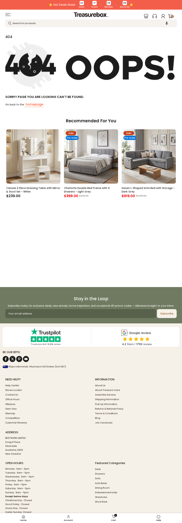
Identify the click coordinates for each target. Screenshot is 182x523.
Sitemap (10, 413)
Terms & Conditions (106, 413)
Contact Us (11, 394)
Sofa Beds (101, 483)
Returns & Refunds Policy (109, 408)
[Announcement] (91, 5)
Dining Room (102, 488)
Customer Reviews (16, 422)
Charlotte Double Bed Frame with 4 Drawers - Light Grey (87, 189)
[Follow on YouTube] (26, 359)
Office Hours (12, 399)
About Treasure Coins (107, 390)
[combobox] (91, 23)
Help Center (12, 385)
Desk (98, 469)
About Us (100, 385)
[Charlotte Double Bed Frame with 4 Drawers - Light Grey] (91, 156)
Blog (97, 418)
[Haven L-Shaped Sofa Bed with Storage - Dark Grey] (149, 156)
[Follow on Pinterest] (19, 359)
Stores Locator (13, 390)
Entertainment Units (106, 492)
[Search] (10, 23)
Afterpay (10, 404)
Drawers (100, 473)
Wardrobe (101, 497)
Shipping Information (107, 399)
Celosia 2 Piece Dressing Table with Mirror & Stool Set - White (33, 189)
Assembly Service (105, 394)
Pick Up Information (106, 404)
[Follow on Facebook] (6, 359)
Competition (12, 418)
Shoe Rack (101, 501)
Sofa (97, 478)
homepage (34, 104)
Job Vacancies (104, 422)
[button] (166, 23)
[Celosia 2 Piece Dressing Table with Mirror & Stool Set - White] (33, 156)
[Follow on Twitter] (12, 359)
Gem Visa (11, 408)
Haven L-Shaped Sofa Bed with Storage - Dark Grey (148, 189)
